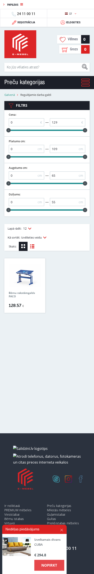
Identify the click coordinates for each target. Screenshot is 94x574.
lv (71, 13)
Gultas (51, 519)
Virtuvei (9, 523)
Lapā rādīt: (17, 228)
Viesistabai (11, 514)
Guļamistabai (56, 514)
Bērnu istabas (14, 519)
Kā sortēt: (25, 237)
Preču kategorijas (59, 506)
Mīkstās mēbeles (59, 510)
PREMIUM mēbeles (17, 510)
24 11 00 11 (26, 13)
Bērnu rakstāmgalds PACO (22, 294)
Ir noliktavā (12, 506)
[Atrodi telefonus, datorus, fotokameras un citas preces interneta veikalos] (48, 459)
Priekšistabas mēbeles (63, 523)
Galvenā (9, 95)
